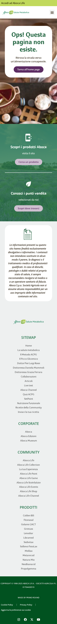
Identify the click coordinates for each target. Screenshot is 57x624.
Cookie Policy (7, 604)
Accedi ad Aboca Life (13, 3)
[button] (52, 12)
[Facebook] (25, 619)
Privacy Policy (26, 604)
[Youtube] (38, 619)
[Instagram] (19, 619)
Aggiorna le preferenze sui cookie (16, 610)
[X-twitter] (32, 619)
